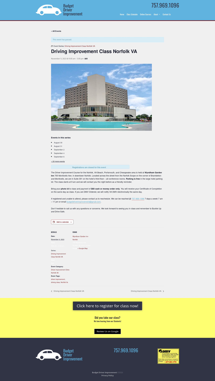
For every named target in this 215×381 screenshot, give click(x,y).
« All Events (56, 31)
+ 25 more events (58, 161)
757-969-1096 (138, 198)
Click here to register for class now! (107, 305)
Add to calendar (63, 222)
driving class (55, 282)
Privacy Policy (107, 375)
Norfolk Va (64, 282)
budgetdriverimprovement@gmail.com (84, 201)
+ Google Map (82, 248)
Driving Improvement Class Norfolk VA (68, 291)
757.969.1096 (165, 5)
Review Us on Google (107, 331)
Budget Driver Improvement (104, 372)
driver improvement (58, 279)
